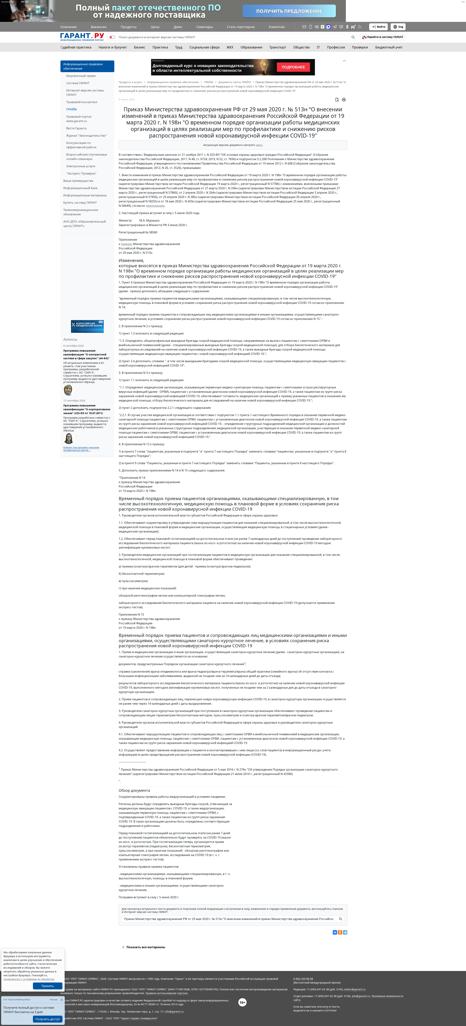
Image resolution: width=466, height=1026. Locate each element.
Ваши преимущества (78, 181)
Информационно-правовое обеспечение (83, 66)
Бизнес (139, 47)
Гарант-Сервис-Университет (139, 1018)
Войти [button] (381, 26)
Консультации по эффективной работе (81, 145)
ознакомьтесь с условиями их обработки (28, 979)
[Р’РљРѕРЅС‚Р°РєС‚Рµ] (335, 932)
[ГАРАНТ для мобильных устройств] (310, 27)
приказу (126, 244)
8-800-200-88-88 (303, 978)
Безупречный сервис (81, 76)
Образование (251, 47)
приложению (155, 206)
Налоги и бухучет (113, 47)
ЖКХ (230, 47)
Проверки (360, 47)
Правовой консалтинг (82, 102)
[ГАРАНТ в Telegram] (335, 27)
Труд (178, 47)
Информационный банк (80, 188)
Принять (48, 986)
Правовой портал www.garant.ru (79, 119)
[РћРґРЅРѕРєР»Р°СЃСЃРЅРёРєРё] (340, 932)
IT (318, 47)
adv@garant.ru (361, 996)
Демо (178, 27)
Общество (301, 47)
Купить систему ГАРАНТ (80, 203)
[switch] (112, 37)
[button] (383, 37)
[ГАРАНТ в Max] (328, 26)
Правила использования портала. (166, 993)
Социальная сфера (204, 47)
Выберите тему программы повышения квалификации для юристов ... (81, 448)
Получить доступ (47, 1019)
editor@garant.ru (355, 989)
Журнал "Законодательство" (86, 136)
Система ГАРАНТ (77, 83)
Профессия (336, 47)
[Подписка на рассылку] (304, 27)
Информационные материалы (85, 195)
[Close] (62, 1000)
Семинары (204, 27)
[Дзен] (322, 27)
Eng (400, 26)
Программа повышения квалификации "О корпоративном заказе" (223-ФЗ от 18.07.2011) (86, 409)
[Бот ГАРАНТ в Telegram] (341, 27)
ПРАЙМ (71, 109)
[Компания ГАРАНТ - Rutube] (353, 27)
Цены (155, 27)
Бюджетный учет (389, 47)
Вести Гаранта (76, 128)
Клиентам (277, 27)
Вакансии (98, 27)
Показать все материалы (146, 947)
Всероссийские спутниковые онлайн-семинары (86, 156)
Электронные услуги (80, 166)
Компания (68, 27)
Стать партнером (241, 27)
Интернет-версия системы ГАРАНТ (85, 92)
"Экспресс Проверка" (81, 173)
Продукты (129, 27)
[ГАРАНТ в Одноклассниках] (347, 27)
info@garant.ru (174, 1011)
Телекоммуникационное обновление (80, 212)
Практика (160, 47)
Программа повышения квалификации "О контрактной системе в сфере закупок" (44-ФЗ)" (86, 354)
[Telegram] (345, 932)
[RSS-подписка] (360, 27)
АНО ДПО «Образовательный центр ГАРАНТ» (84, 224)
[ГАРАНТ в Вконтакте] (317, 27)
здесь (259, 145)
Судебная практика (75, 47)
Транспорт (277, 47)
